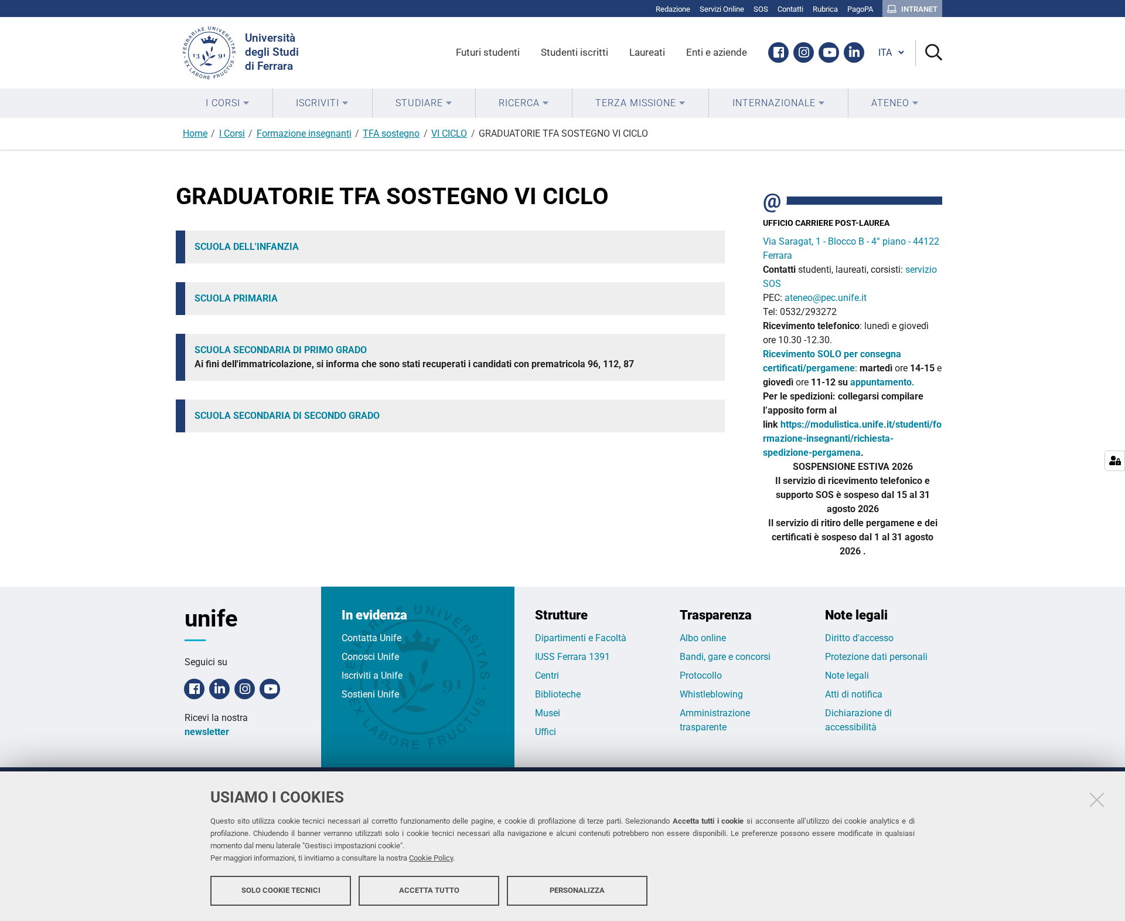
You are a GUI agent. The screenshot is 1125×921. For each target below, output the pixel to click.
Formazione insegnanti (304, 133)
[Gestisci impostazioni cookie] (1114, 461)
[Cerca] (929, 53)
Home (195, 133)
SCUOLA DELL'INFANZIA (247, 246)
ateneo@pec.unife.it (826, 297)
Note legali (847, 675)
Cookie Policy (431, 858)
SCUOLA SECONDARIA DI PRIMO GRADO (281, 349)
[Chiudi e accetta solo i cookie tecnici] (1097, 799)
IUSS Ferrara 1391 (572, 656)
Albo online (703, 638)
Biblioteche (558, 694)
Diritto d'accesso (859, 638)
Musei (547, 713)
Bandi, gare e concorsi (725, 656)
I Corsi (232, 133)
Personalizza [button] (577, 890)
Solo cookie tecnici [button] (281, 890)
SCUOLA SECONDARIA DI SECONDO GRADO (287, 415)
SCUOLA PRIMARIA (236, 298)
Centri (547, 675)
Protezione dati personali (876, 656)
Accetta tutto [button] (429, 890)
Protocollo (701, 675)
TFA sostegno (391, 133)
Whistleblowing (711, 694)
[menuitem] (227, 103)
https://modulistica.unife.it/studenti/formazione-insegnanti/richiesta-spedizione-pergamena (852, 438)
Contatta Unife (371, 638)
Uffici (545, 731)
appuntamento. (882, 382)
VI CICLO (449, 133)
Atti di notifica (853, 694)
